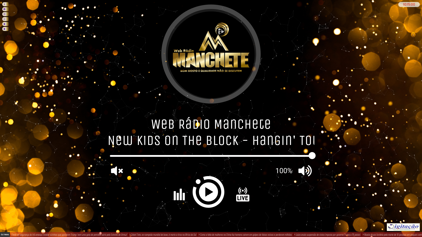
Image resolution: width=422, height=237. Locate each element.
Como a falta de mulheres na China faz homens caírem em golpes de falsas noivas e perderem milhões (246, 234)
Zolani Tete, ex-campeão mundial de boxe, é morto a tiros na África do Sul (163, 234)
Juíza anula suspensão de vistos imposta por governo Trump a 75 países (328, 234)
